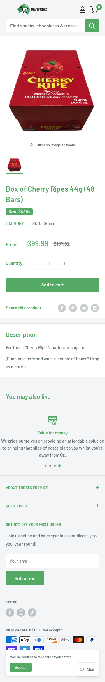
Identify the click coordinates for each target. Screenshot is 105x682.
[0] (94, 9)
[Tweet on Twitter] (84, 307)
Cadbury (15, 223)
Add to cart (52, 284)
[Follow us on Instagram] (21, 612)
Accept (21, 667)
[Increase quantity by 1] (64, 263)
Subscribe (25, 578)
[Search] (92, 25)
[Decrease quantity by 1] (33, 263)
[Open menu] (9, 10)
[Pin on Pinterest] (73, 307)
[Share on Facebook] (62, 307)
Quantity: (15, 263)
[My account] (82, 9)
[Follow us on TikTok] (32, 612)
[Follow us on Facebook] (10, 612)
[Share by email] (95, 307)
